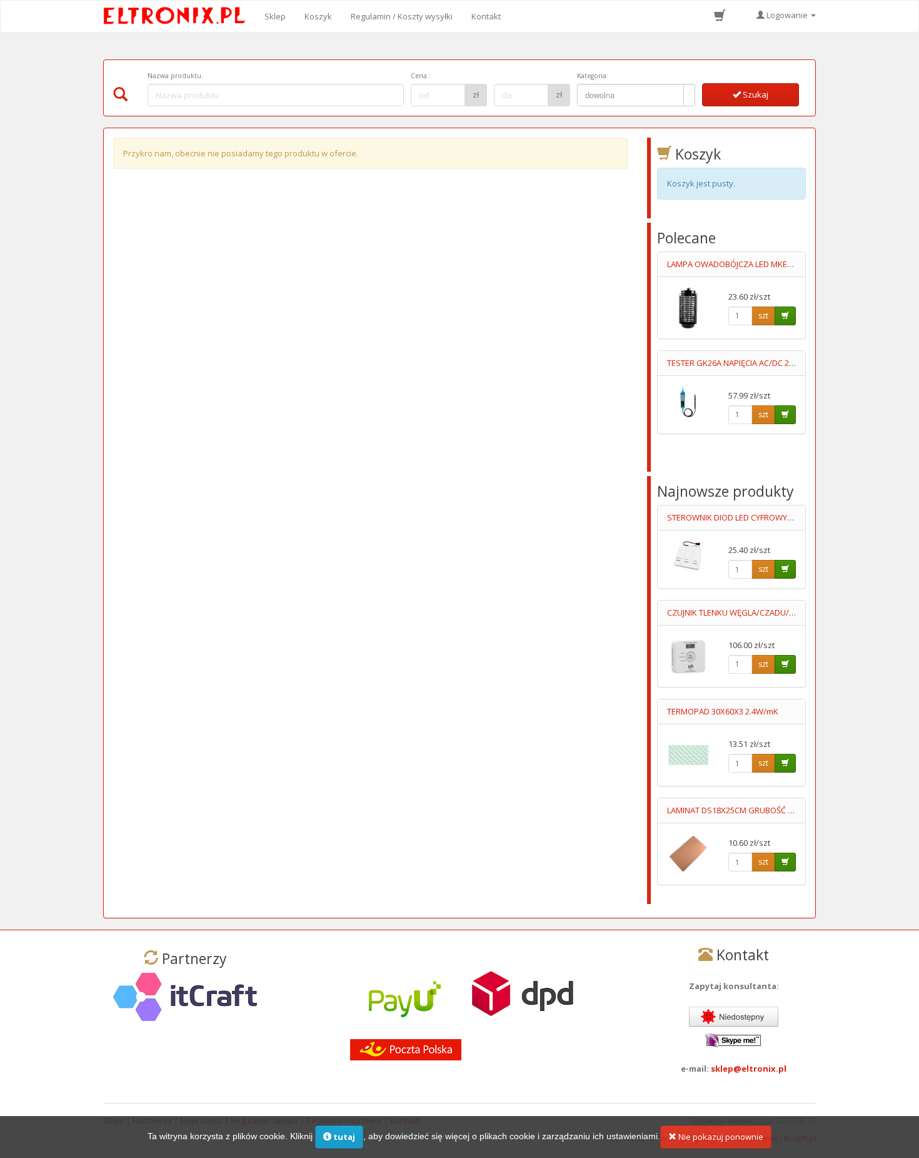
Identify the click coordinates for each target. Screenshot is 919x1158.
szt (763, 315)
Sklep (275, 16)
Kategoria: (592, 75)
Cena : (421, 75)
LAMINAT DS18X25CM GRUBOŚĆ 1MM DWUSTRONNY (765, 810)
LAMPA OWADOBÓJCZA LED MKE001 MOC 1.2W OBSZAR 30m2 (781, 264)
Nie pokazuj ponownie (719, 1136)
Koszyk (318, 16)
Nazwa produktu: (175, 75)
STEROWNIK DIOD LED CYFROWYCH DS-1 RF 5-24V (758, 517)
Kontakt (486, 16)
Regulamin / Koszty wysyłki (402, 16)
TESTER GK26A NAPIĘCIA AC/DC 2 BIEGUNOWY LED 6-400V (773, 362)
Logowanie (787, 15)
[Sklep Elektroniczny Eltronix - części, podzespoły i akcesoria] (178, 16)
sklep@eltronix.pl (748, 1068)
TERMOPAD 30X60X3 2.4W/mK (722, 711)
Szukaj (754, 94)
